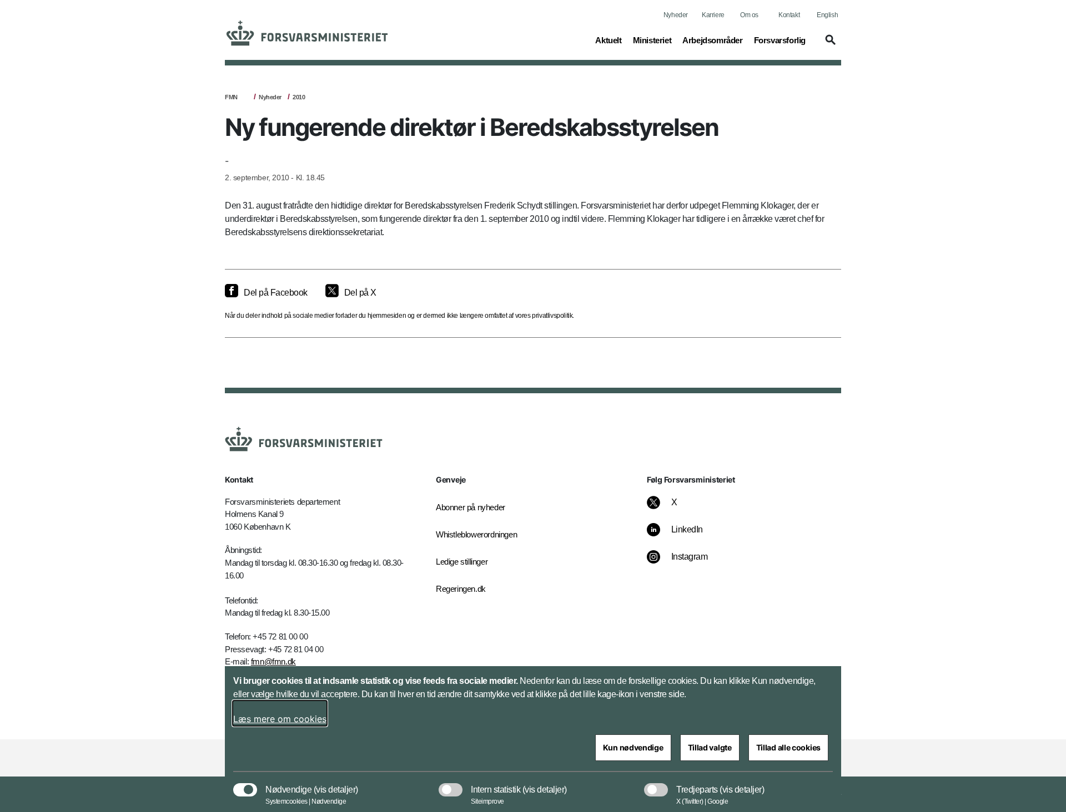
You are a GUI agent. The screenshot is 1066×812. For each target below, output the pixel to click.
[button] (829, 45)
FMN (231, 97)
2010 (299, 97)
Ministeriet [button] (652, 40)
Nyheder (675, 15)
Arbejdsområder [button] (712, 40)
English (827, 15)
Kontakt (789, 15)
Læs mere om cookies (279, 718)
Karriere (713, 15)
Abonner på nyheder (470, 507)
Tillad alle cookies (788, 747)
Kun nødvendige (633, 747)
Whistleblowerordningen (476, 534)
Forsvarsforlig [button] (780, 40)
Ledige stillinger (461, 561)
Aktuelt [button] (608, 40)
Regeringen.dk (461, 588)
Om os (749, 15)
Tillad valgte (710, 747)
